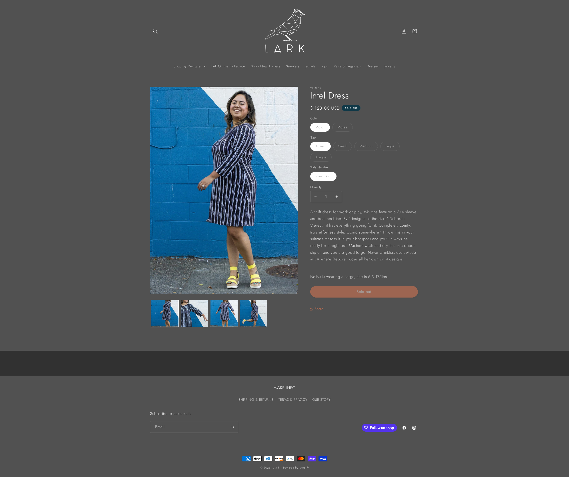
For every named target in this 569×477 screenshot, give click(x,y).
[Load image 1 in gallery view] (164, 313)
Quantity (316, 187)
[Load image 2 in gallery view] (194, 313)
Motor (322, 128)
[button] (155, 31)
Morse (345, 128)
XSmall (323, 147)
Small (345, 147)
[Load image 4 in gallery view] (253, 313)
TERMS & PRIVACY (292, 399)
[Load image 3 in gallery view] (224, 313)
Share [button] (319, 308)
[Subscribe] (232, 427)
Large (392, 147)
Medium (368, 147)
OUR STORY (321, 399)
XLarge (323, 158)
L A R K (277, 468)
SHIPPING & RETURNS (255, 399)
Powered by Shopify (296, 468)
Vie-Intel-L (326, 177)
